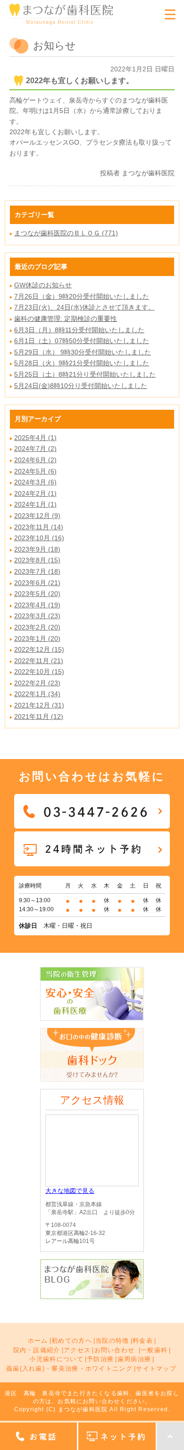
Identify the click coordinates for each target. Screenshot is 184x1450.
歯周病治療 (134, 1359)
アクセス (77, 1350)
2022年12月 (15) (39, 649)
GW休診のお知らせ (43, 285)
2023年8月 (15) (37, 560)
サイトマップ (156, 1368)
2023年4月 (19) (37, 605)
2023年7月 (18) (37, 571)
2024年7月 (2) (35, 448)
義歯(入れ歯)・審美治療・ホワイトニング (69, 1368)
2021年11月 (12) (38, 716)
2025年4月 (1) (35, 437)
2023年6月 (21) (37, 583)
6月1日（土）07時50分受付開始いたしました (81, 341)
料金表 (143, 1340)
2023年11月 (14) (38, 527)
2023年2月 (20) (37, 627)
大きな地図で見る (69, 1190)
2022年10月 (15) (39, 671)
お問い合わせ (114, 1350)
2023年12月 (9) (37, 515)
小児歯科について (56, 1359)
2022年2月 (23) (37, 683)
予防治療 (100, 1359)
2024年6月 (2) (35, 460)
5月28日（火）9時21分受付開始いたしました (81, 363)
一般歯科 (154, 1350)
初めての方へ (71, 1340)
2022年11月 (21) (38, 661)
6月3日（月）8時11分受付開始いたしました (79, 330)
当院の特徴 (112, 1340)
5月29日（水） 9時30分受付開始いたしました (82, 352)
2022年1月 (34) (37, 694)
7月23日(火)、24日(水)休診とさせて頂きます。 (84, 307)
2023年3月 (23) (37, 616)
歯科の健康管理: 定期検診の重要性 (65, 318)
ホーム (38, 1340)
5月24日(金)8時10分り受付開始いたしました (80, 385)
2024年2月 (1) (35, 493)
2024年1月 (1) (35, 504)
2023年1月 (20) (37, 638)
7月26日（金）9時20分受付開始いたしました (81, 296)
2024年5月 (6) (35, 471)
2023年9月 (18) (37, 549)
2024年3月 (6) (35, 482)
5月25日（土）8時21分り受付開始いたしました (85, 374)
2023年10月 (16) (39, 538)
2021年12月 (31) (39, 705)
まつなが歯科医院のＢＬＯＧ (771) (66, 233)
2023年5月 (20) (37, 593)
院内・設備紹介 (36, 1350)
